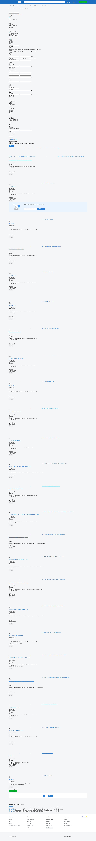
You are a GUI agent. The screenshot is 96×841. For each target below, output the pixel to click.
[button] (10, 174)
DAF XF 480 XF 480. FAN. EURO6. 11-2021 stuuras (19, 657)
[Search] (24, 2)
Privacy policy (29, 821)
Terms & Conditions (30, 819)
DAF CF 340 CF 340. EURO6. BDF (16, 635)
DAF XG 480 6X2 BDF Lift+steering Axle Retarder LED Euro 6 (21, 681)
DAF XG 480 (11, 223)
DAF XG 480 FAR (12, 809)
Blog (28, 827)
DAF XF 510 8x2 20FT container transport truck (18, 537)
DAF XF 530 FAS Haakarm (14, 707)
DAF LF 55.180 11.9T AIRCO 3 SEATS (17, 358)
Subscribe (42, 208)
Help (9, 821)
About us (10, 819)
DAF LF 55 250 (11, 808)
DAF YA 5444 (11, 779)
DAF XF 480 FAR (12, 275)
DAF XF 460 (11, 755)
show (11, 137)
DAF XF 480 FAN (12, 186)
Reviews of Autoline (30, 825)
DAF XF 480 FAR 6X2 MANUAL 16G (16, 249)
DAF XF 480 (11, 806)
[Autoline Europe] (13, 2)
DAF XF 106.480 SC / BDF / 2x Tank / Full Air (18, 559)
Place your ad (12, 791)
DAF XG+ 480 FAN (12, 811)
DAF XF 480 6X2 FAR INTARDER (16, 488)
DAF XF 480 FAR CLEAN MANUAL (16, 730)
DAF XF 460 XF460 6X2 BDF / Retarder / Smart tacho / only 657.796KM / (24, 514)
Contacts (10, 823)
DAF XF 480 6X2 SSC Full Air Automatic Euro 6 (18, 582)
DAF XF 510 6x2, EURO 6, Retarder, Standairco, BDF (20, 466)
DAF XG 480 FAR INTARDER (15, 332)
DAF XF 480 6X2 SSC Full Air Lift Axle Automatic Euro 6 (20, 160)
